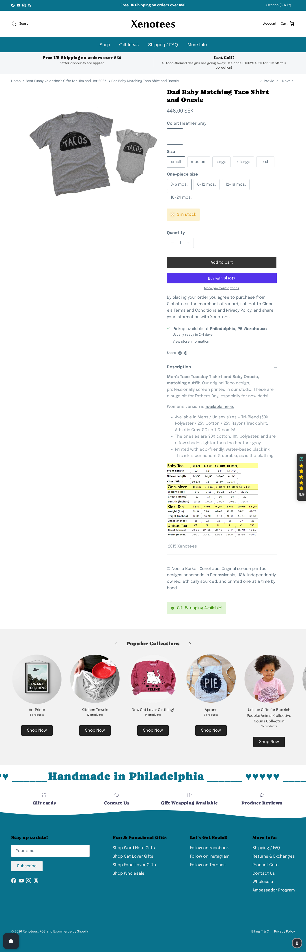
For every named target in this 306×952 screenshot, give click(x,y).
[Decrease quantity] (171, 243)
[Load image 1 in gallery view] (93, 152)
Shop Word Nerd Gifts (134, 848)
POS (42, 931)
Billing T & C (260, 931)
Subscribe (27, 866)
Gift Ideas (129, 44)
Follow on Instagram (209, 856)
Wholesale (262, 882)
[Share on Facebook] (180, 353)
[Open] (11, 941)
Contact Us (263, 874)
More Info (197, 44)
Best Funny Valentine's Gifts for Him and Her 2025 (66, 81)
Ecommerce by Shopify (70, 931)
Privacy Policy (284, 931)
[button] (301, 477)
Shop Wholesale (128, 874)
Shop (104, 44)
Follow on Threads (208, 865)
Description (179, 367)
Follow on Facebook (209, 848)
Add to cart (222, 263)
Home (16, 81)
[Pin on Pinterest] (185, 353)
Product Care (265, 865)
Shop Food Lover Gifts (134, 865)
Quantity (176, 233)
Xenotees (30, 931)
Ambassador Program (273, 890)
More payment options (221, 288)
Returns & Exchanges (273, 856)
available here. (219, 407)
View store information (191, 341)
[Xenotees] (153, 24)
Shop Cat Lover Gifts (133, 856)
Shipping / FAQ (163, 44)
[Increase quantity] (189, 243)
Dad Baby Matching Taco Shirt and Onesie (145, 81)
